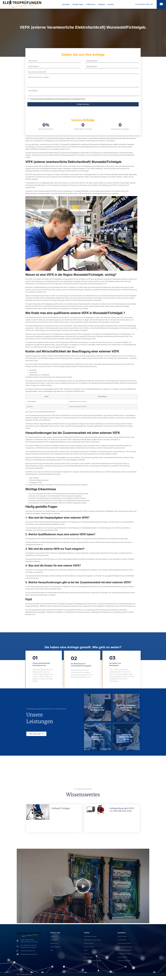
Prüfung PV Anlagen (60, 808)
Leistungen (66, 4)
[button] (83, 886)
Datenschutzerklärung (46, 99)
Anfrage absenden (83, 104)
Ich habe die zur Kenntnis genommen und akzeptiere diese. (58, 99)
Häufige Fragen (78, 4)
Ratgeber (101, 4)
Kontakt (111, 4)
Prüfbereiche (90, 4)
